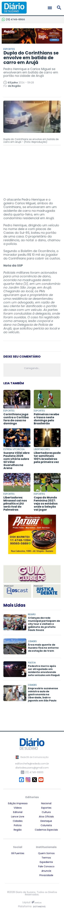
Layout (27, 902)
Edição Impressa (17, 803)
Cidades (18, 821)
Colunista (46, 825)
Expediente (46, 862)
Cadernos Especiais (46, 829)
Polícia (18, 825)
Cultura (46, 812)
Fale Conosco (46, 866)
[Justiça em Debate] (47, 591)
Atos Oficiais (46, 816)
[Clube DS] (32, 574)
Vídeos (18, 807)
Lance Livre (17, 816)
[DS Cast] (17, 591)
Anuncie (46, 871)
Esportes (46, 807)
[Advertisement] (32, 170)
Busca (59, 7)
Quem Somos (46, 853)
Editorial (17, 812)
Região (18, 829)
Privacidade (46, 875)
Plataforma (25, 906)
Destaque (46, 821)
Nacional (46, 803)
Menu (51, 8)
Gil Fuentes (17, 853)
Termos (46, 857)
